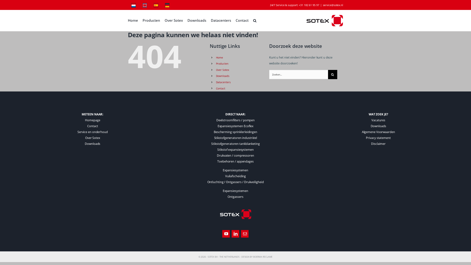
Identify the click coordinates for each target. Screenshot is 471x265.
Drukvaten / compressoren (235, 155)
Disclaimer (378, 144)
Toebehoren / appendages (235, 161)
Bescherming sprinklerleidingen (235, 132)
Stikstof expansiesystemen (235, 150)
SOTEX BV (213, 256)
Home (219, 57)
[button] (254, 20)
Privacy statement (378, 138)
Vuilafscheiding (235, 176)
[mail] (245, 234)
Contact (220, 88)
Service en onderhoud (92, 132)
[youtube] (226, 234)
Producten (222, 63)
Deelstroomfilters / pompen (235, 120)
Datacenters (223, 82)
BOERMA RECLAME (263, 256)
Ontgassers (235, 197)
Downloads (222, 76)
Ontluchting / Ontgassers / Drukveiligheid (235, 182)
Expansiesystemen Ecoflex (236, 126)
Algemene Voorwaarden (378, 132)
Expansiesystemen (235, 170)
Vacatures (378, 120)
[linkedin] (235, 234)
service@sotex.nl (333, 5)
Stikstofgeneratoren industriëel (235, 138)
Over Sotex (222, 70)
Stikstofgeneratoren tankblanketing (235, 144)
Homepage (92, 120)
